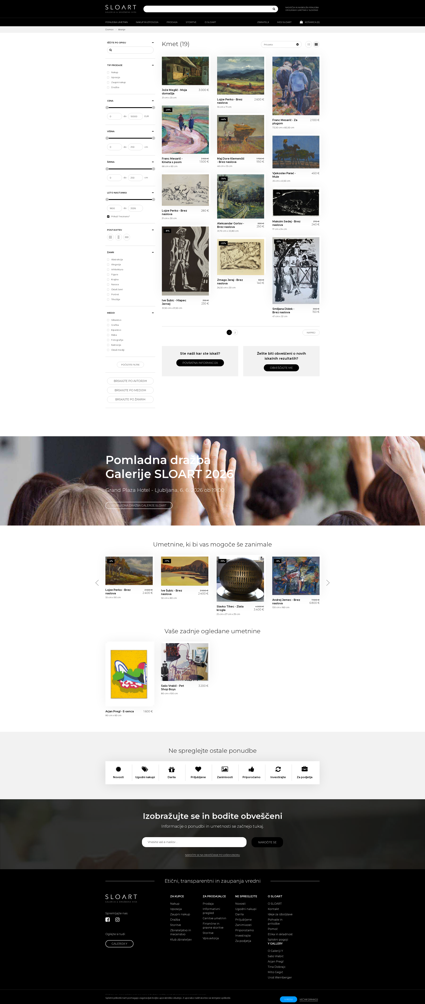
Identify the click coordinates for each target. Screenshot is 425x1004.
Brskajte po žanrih (130, 399)
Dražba (175, 919)
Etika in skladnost (280, 934)
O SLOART (275, 903)
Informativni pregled (211, 911)
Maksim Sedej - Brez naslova (295, 203)
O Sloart (210, 22)
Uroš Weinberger (280, 977)
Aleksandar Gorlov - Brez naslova (240, 196)
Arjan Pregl (276, 961)
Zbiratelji (263, 22)
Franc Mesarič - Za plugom (295, 86)
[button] (281, 44)
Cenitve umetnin (214, 918)
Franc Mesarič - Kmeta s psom (185, 130)
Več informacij (308, 999)
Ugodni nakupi (245, 909)
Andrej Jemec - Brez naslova (296, 576)
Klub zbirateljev (181, 939)
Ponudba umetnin (116, 22)
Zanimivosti (243, 925)
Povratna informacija (200, 362)
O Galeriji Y (275, 950)
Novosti (240, 903)
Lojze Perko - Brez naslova (240, 76)
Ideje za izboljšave (280, 914)
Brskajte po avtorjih (130, 381)
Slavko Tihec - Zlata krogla (240, 579)
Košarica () (312, 22)
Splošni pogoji (278, 939)
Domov (109, 29)
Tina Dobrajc (277, 966)
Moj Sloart (284, 22)
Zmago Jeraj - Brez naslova (240, 257)
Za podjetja (243, 941)
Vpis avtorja (211, 938)
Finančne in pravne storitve (213, 925)
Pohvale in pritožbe (275, 921)
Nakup (174, 903)
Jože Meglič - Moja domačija (185, 71)
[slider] (107, 107)
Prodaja (172, 22)
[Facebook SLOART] (107, 919)
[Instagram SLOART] (117, 919)
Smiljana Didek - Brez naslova (295, 270)
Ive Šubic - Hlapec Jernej (185, 261)
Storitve (191, 22)
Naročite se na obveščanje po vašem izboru (212, 855)
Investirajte (243, 935)
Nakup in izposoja (147, 22)
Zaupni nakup (180, 914)
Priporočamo (244, 930)
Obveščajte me (281, 367)
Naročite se (267, 842)
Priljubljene (243, 919)
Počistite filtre (130, 364)
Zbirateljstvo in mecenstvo (180, 932)
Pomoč (273, 929)
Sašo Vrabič (276, 956)
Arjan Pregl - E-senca (129, 674)
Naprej (311, 332)
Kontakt (273, 909)
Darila (239, 914)
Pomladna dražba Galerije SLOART (139, 505)
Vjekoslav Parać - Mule (295, 152)
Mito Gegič (275, 972)
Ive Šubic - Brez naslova (184, 571)
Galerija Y (119, 943)
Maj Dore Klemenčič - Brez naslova (240, 134)
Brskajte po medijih (130, 390)
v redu (288, 999)
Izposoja (176, 909)
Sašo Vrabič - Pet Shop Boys (184, 662)
